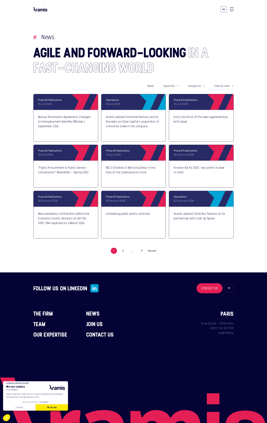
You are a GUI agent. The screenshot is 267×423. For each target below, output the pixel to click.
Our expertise (50, 334)
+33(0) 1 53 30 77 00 (221, 328)
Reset (151, 86)
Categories (194, 86)
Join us (94, 324)
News (93, 313)
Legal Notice (226, 333)
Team (39, 324)
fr (223, 9)
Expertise (169, 86)
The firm (43, 313)
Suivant (152, 251)
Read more (81, 135)
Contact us (100, 334)
